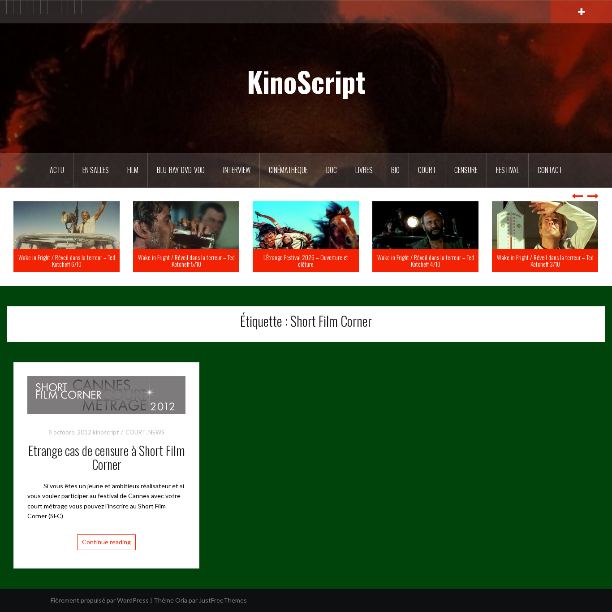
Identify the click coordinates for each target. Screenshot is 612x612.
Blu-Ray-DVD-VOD (181, 170)
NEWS (156, 432)
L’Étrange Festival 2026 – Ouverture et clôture (408, 260)
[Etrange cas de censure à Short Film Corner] (106, 394)
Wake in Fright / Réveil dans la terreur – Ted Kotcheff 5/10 (289, 260)
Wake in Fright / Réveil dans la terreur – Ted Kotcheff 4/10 (528, 260)
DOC (331, 170)
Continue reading (106, 542)
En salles (95, 170)
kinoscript (106, 432)
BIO (395, 170)
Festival (507, 170)
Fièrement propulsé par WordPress (100, 600)
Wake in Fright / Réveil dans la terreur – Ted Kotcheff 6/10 (169, 260)
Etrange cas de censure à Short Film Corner (106, 457)
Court (427, 170)
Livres (364, 170)
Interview (236, 170)
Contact (550, 170)
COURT (135, 432)
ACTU (57, 170)
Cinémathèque (288, 170)
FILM (132, 170)
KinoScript (306, 81)
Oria (181, 600)
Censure (466, 170)
